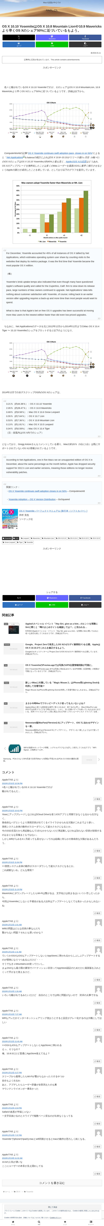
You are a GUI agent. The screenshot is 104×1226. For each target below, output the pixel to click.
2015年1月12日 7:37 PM (12, 1135)
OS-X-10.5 (85, 538)
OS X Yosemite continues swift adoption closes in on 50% (37, 491)
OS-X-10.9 (96, 538)
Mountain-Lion (49, 538)
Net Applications (15, 157)
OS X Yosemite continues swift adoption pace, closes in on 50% (60, 153)
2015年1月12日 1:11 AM (11, 952)
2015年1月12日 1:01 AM (12, 925)
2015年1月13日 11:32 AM (12, 1158)
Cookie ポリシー (55, 1218)
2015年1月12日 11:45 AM (12, 1041)
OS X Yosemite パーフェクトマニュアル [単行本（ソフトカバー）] (53, 511)
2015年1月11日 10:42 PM (12, 811)
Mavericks (36, 538)
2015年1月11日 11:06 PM (12, 862)
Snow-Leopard (10, 542)
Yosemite (8, 538)
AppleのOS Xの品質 (76, 161)
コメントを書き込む (52, 1183)
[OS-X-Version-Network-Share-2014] (52, 120)
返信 (98, 799)
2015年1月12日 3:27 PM (12, 1073)
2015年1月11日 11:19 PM (12, 889)
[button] (85, 44)
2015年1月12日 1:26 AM (12, 991)
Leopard (26, 538)
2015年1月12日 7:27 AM (12, 1014)
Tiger (21, 542)
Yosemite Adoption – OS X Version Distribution (32, 499)
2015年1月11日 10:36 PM (12, 783)
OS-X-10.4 (73, 538)
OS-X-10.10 (62, 538)
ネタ (16, 538)
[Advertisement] (52, 75)
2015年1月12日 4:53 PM (12, 1108)
